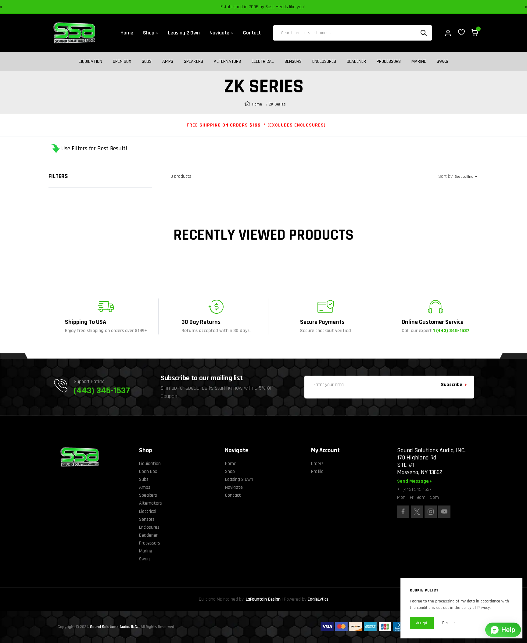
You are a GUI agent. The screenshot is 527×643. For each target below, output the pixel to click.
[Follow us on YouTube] (444, 511)
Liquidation (90, 61)
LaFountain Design (263, 599)
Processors (389, 61)
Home (257, 104)
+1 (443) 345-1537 (414, 489)
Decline (448, 623)
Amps (167, 61)
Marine (418, 61)
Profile (317, 471)
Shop (230, 471)
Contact (233, 495)
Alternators (227, 61)
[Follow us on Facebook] (403, 511)
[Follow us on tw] (417, 511)
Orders (317, 463)
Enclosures (324, 61)
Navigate (234, 487)
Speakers (193, 61)
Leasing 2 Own (239, 479)
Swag (442, 61)
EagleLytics (318, 599)
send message (413, 481)
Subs (147, 61)
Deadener (356, 61)
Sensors (293, 61)
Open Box (122, 61)
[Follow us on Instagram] (431, 511)
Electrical (263, 61)
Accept (422, 623)
